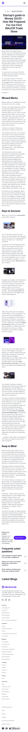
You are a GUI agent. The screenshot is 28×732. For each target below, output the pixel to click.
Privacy (3, 714)
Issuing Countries (6, 724)
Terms (3, 710)
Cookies (4, 717)
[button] (24, 3)
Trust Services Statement (8, 720)
